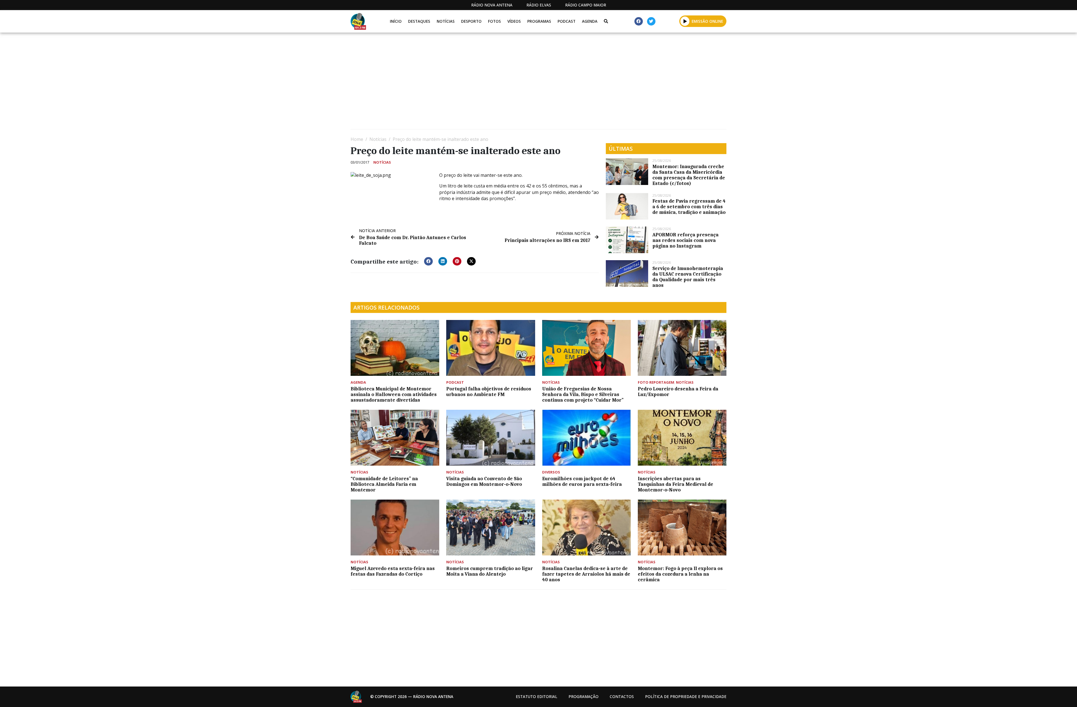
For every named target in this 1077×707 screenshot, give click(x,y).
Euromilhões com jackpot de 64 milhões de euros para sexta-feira (582, 481)
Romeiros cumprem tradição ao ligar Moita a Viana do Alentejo (489, 571)
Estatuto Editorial (536, 696)
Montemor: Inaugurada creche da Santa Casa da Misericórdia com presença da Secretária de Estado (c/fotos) (688, 175)
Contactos (622, 696)
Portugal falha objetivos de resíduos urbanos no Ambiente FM (488, 391)
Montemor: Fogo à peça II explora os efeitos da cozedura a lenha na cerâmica (680, 574)
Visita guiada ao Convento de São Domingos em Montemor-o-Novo (484, 481)
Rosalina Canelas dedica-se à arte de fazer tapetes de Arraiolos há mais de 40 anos (586, 574)
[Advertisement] (519, 83)
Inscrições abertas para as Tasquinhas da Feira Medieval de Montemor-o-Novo (675, 484)
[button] (685, 21)
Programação (584, 696)
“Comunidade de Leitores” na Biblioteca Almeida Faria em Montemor (384, 484)
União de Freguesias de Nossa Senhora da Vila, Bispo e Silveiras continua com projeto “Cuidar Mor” (582, 394)
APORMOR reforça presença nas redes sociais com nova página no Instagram (685, 240)
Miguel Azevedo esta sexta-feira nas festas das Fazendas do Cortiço (393, 571)
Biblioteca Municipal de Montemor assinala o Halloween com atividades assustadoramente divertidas (394, 394)
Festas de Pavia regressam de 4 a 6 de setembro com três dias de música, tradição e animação (689, 206)
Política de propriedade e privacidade (685, 696)
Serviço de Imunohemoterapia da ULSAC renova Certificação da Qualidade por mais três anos (687, 277)
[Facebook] (638, 21)
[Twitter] (651, 21)
